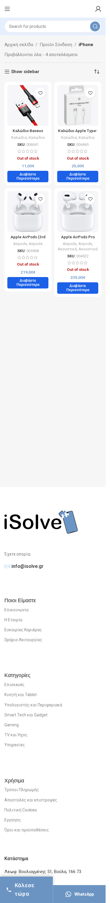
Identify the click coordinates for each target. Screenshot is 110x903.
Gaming (11, 725)
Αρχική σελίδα (18, 44)
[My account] (98, 9)
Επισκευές (14, 684)
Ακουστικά (67, 249)
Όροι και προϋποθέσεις (26, 830)
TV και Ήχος (16, 734)
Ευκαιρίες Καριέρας (23, 629)
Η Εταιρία (13, 619)
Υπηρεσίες (14, 744)
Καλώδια (19, 137)
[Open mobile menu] (7, 9)
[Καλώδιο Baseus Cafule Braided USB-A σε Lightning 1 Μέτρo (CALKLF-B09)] (27, 105)
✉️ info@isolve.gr (23, 566)
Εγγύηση (12, 820)
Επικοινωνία (16, 609)
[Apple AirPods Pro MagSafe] (77, 211)
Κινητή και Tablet (20, 694)
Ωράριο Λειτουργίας (23, 639)
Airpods (20, 244)
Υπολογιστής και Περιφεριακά (33, 705)
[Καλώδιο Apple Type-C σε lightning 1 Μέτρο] (77, 105)
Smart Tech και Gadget (26, 715)
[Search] (95, 26)
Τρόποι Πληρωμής (21, 789)
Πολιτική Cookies (20, 810)
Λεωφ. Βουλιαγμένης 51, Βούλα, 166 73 (42, 871)
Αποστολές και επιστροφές (30, 800)
